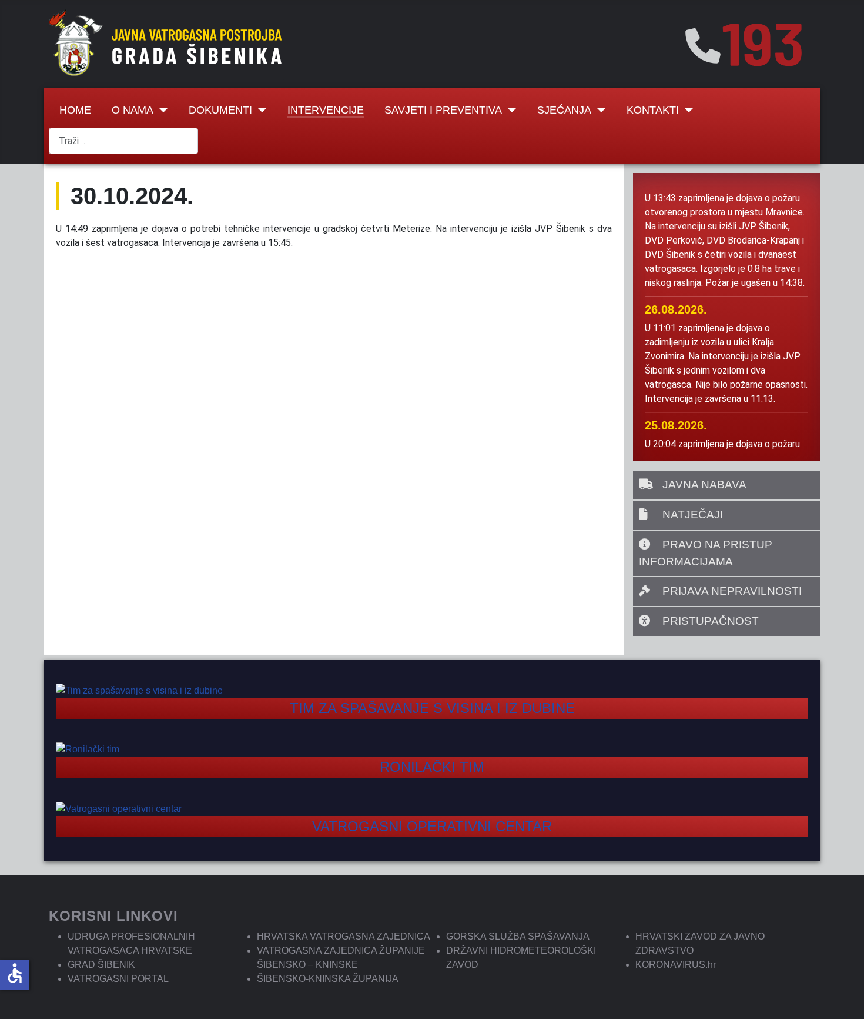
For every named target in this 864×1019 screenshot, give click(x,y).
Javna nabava (702, 484)
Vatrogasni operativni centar (432, 826)
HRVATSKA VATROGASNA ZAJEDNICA (343, 936)
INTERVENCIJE (325, 110)
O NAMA (132, 110)
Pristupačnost (709, 621)
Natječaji (691, 514)
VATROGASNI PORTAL (118, 979)
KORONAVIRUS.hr (675, 965)
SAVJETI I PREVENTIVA (443, 110)
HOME (75, 110)
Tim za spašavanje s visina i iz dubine (432, 708)
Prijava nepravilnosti (730, 591)
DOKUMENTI (220, 110)
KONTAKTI (653, 110)
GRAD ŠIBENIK (101, 965)
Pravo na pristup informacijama (705, 553)
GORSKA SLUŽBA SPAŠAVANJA (518, 936)
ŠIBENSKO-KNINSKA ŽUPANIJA (327, 979)
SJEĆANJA (564, 110)
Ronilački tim (432, 767)
